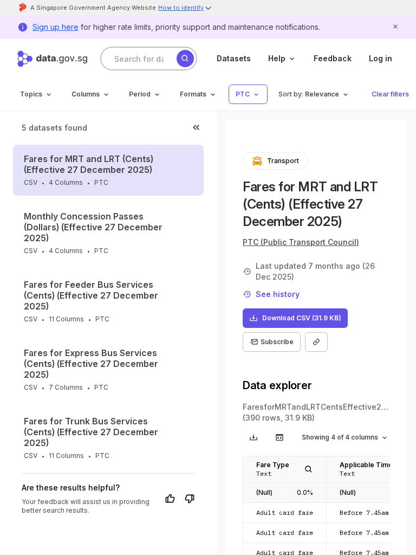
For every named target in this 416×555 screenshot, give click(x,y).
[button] (185, 9)
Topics (31, 94)
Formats (193, 94)
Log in (380, 58)
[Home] (52, 59)
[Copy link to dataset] (316, 342)
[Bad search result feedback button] (189, 498)
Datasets (234, 58)
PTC (243, 94)
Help (276, 58)
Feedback (333, 58)
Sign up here (55, 26)
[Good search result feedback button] (170, 498)
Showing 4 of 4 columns (340, 437)
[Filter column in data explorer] (308, 469)
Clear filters (390, 94)
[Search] (185, 58)
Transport (283, 161)
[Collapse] (196, 127)
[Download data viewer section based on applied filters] (253, 437)
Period (140, 94)
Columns (86, 94)
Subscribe (277, 342)
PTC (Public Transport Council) (301, 242)
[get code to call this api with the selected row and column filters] (279, 437)
